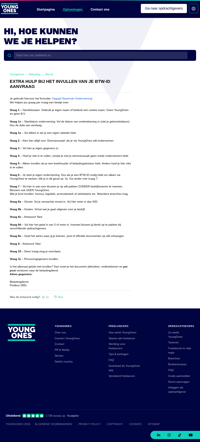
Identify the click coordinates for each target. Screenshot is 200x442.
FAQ (111, 359)
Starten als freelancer (122, 338)
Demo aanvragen (179, 381)
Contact (59, 343)
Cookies (135, 424)
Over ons (60, 332)
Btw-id (49, 74)
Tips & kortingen (119, 354)
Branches (174, 358)
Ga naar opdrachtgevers (164, 8)
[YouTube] (191, 435)
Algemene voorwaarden (53, 424)
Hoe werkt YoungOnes (122, 332)
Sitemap (154, 424)
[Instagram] (169, 435)
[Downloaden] (93, 174)
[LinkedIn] (158, 435)
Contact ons (100, 9)
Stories (59, 355)
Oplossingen (72, 9)
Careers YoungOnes (67, 338)
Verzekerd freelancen (122, 375)
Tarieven (173, 342)
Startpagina (46, 9)
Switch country (64, 361)
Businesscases (177, 364)
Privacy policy (89, 424)
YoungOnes (17, 74)
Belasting (34, 74)
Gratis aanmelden (179, 375)
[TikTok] (179, 435)
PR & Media (62, 349)
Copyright (115, 424)
